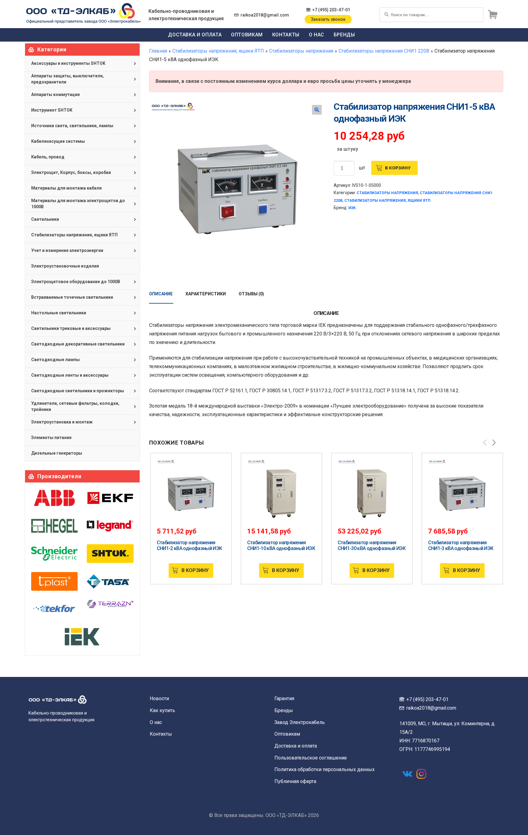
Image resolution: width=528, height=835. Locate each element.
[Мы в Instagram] (421, 774)
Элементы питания (51, 437)
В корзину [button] (195, 570)
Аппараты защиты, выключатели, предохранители (67, 78)
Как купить (162, 710)
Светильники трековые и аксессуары (71, 328)
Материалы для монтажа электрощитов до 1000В (78, 203)
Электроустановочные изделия (65, 266)
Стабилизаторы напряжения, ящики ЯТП (218, 51)
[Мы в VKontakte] (407, 774)
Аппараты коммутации (55, 94)
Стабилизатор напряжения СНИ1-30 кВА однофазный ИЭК (371, 545)
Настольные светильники (58, 312)
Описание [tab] (161, 293)
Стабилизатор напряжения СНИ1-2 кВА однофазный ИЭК (189, 545)
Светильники (45, 219)
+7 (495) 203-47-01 (331, 9)
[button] (317, 110)
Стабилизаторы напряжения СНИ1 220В (384, 51)
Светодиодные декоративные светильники (78, 344)
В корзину (398, 167)
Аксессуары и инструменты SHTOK (68, 63)
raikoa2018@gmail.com (264, 15)
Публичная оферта (295, 781)
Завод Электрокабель (299, 722)
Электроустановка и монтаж (62, 421)
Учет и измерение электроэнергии (67, 250)
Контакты (285, 35)
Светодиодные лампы (55, 359)
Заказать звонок (328, 19)
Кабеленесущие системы (58, 141)
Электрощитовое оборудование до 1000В (75, 281)
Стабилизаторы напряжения (301, 51)
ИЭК (352, 208)
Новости (159, 698)
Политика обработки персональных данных (324, 769)
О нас (316, 35)
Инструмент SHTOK (51, 110)
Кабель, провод (47, 156)
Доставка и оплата (195, 35)
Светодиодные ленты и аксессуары (69, 375)
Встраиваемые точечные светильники (72, 297)
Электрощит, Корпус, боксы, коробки (71, 172)
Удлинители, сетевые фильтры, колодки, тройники (75, 406)
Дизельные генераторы (56, 453)
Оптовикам (247, 35)
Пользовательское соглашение (310, 758)
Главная (158, 51)
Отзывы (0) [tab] (251, 293)
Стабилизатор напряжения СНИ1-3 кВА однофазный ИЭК (460, 545)
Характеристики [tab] (205, 293)
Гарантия (284, 698)
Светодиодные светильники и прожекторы (77, 390)
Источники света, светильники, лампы (72, 125)
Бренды (344, 35)
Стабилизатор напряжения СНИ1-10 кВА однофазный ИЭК (281, 545)
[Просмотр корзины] (492, 14)
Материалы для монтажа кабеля (66, 188)
